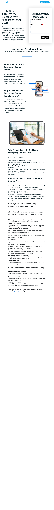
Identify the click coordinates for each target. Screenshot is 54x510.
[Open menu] (51, 2)
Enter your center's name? (36, 19)
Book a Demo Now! (27, 55)
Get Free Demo (44, 2)
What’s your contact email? (36, 24)
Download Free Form (45, 38)
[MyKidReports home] (4, 2)
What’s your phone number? (36, 30)
